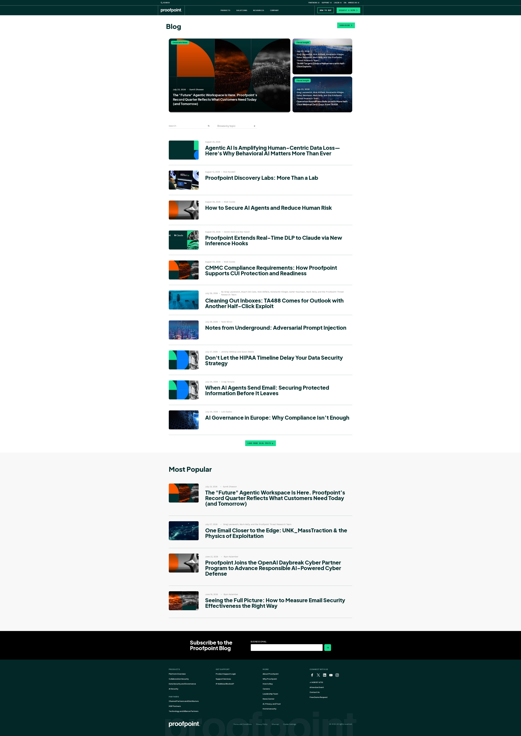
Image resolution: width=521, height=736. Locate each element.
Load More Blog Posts (259, 443)
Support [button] (325, 3)
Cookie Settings (289, 724)
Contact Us (315, 692)
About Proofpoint (271, 674)
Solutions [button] (241, 10)
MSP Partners (175, 706)
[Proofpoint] (173, 10)
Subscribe (344, 25)
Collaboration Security (179, 679)
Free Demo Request (319, 697)
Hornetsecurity (269, 709)
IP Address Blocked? (225, 684)
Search (166, 3)
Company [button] (274, 10)
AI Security (173, 689)
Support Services (223, 679)
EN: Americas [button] (350, 3)
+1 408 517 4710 (316, 682)
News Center (268, 699)
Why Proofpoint (270, 679)
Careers (266, 689)
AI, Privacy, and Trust (272, 704)
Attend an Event (317, 687)
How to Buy (268, 684)
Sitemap (275, 724)
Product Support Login (226, 674)
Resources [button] (258, 10)
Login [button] (336, 3)
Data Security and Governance (182, 684)
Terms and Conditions (242, 724)
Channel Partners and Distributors (184, 701)
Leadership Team (270, 694)
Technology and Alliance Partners (183, 711)
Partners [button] (313, 3)
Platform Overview (177, 674)
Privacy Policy (261, 724)
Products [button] (225, 10)
